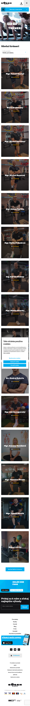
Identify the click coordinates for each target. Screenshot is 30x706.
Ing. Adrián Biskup (15, 277)
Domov (9, 23)
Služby (15, 621)
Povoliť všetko (15, 365)
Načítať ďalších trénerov (15, 569)
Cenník (15, 624)
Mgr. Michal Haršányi (15, 141)
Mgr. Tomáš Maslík (15, 513)
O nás (15, 23)
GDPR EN (15, 674)
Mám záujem (5, 590)
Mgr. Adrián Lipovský (15, 412)
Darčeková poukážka (15, 633)
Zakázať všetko (14, 361)
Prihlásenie (16, 655)
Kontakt (15, 631)
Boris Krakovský (15, 108)
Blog (15, 626)
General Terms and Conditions (15, 672)
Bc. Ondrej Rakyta (15, 378)
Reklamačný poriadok (15, 667)
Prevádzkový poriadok (15, 663)
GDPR (15, 665)
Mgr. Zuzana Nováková (15, 446)
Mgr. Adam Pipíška (15, 209)
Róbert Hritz (15, 547)
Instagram (19, 649)
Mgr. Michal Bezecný (15, 175)
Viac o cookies (6, 353)
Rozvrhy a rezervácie (16, 9)
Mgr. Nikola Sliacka (15, 310)
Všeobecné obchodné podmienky (15, 670)
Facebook (12, 649)
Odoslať (24, 607)
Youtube (16, 649)
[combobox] (14, 52)
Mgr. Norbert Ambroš (15, 243)
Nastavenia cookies (15, 677)
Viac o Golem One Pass (16, 590)
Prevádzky (15, 619)
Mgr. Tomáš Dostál (15, 74)
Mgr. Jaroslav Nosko (15, 480)
